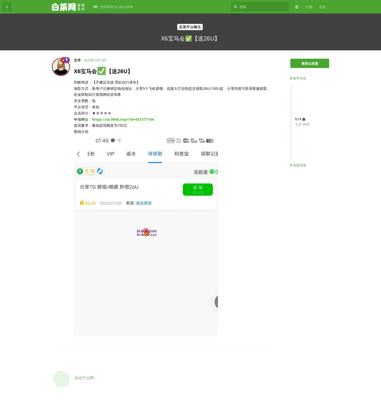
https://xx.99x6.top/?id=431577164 (123, 119)
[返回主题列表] (6, 6)
